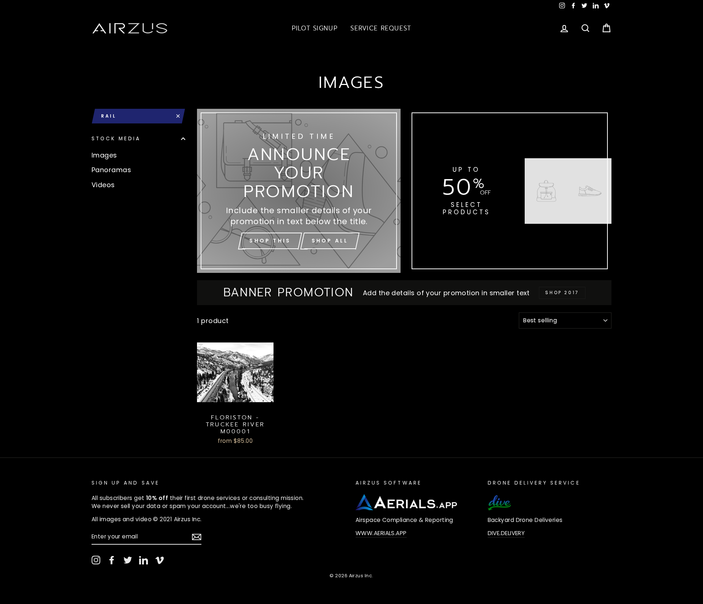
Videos (103, 184)
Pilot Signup (315, 28)
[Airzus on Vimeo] (159, 560)
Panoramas (111, 169)
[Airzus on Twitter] (127, 560)
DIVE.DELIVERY (506, 533)
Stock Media (116, 138)
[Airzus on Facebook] (111, 560)
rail (108, 116)
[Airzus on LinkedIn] (143, 560)
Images (104, 155)
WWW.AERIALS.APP (381, 533)
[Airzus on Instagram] (96, 560)
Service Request (380, 28)
